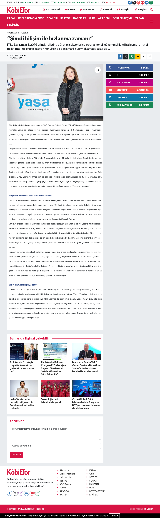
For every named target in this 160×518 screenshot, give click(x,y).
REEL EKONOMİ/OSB (31, 18)
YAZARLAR (88, 10)
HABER (24, 33)
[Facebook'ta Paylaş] (120, 56)
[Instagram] (20, 493)
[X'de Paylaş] (125, 56)
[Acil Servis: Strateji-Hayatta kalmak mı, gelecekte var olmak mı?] (24, 351)
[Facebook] (9, 493)
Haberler (12, 33)
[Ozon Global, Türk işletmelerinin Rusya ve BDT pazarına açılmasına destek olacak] (86, 388)
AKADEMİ (104, 18)
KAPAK (11, 18)
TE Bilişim (148, 509)
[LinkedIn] (26, 493)
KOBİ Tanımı (65, 484)
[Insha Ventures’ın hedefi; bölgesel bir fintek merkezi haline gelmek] (24, 388)
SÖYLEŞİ (52, 18)
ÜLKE (92, 18)
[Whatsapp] (37, 493)
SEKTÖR (65, 18)
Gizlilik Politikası (67, 474)
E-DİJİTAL (143, 10)
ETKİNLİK (13, 24)
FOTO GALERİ (52, 10)
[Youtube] (32, 493)
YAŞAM (139, 18)
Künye (63, 488)
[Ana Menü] (151, 22)
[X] (15, 493)
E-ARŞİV (125, 10)
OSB (91, 474)
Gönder (16, 454)
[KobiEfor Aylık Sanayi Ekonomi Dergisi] (18, 9)
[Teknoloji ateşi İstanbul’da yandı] (55, 388)
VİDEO (71, 10)
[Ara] (151, 9)
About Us (64, 470)
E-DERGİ (107, 10)
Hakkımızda (65, 477)
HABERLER (79, 18)
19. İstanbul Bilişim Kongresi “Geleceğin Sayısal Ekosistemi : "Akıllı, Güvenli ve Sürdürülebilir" (53, 368)
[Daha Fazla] (137, 56)
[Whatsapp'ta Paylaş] (132, 56)
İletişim (63, 481)
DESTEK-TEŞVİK (123, 18)
